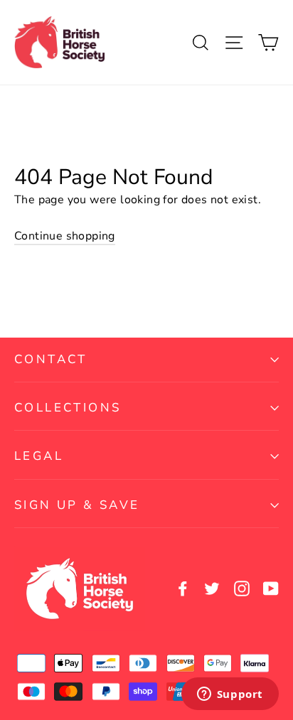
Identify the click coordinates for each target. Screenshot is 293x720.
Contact (50, 359)
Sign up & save (77, 505)
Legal (38, 456)
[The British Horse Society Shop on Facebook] (183, 588)
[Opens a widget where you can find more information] (230, 695)
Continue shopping (64, 236)
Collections (67, 407)
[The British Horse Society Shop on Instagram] (242, 588)
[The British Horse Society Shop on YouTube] (271, 588)
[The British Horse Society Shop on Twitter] (212, 588)
